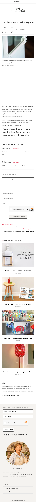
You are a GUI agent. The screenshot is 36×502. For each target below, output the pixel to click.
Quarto (19, 395)
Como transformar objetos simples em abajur (18, 372)
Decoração (15, 27)
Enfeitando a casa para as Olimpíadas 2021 (18, 338)
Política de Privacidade (9, 491)
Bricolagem (7, 27)
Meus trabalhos (12, 395)
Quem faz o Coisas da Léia (10, 488)
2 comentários (19, 32)
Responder (16, 148)
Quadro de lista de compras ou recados (18, 270)
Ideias (6, 395)
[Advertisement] (18, 86)
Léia (3, 383)
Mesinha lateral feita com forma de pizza (18, 304)
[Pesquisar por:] (21, 1)
